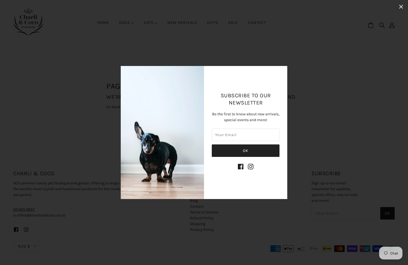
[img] (241, 166)
